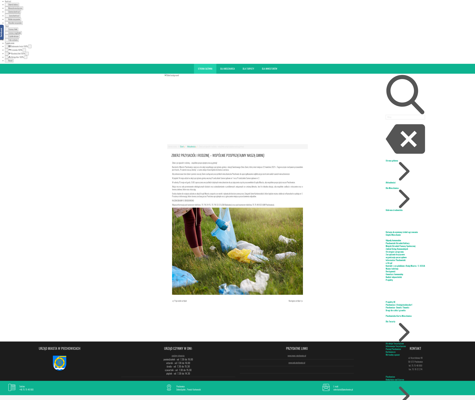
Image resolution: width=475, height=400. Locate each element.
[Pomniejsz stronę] (6, 46)
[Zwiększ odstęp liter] (25, 57)
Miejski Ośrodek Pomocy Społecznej (400, 246)
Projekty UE (390, 301)
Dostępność (390, 271)
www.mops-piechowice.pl (297, 355)
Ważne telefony (392, 268)
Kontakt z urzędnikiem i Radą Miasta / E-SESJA (405, 265)
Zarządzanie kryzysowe (395, 254)
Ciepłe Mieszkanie (393, 234)
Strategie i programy (395, 251)
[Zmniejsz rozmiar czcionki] (6, 50)
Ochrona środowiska (394, 210)
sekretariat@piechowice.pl (343, 389)
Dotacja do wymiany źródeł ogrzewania (402, 232)
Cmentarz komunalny (394, 274)
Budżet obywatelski (394, 277)
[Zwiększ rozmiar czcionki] (24, 50)
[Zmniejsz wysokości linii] (6, 53)
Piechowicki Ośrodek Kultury (397, 243)
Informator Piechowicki (395, 260)
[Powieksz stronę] (29, 46)
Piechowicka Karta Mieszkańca (399, 315)
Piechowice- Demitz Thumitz (397, 307)
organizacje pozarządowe (396, 257)
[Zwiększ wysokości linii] (27, 53)
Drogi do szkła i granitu (395, 310)
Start (182, 146)
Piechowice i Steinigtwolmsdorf (399, 304)
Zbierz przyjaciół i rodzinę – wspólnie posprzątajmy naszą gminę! (218, 155)
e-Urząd (389, 263)
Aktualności (390, 182)
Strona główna (392, 160)
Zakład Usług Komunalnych (397, 248)
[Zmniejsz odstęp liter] (6, 57)
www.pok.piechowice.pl (296, 362)
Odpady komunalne (393, 240)
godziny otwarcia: (178, 355)
